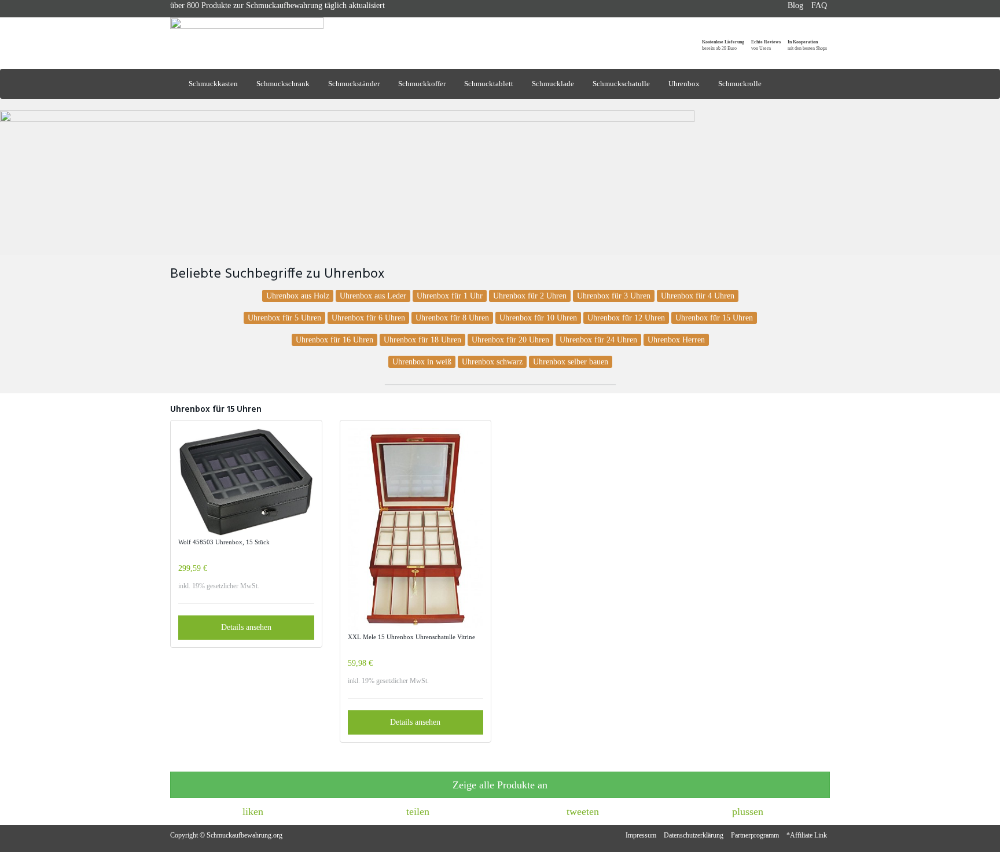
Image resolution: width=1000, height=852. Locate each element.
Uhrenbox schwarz (492, 361)
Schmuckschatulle (621, 83)
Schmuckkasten (213, 83)
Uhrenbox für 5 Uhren (284, 317)
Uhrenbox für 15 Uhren (714, 317)
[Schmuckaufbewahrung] (274, 33)
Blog (795, 5)
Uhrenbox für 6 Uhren (368, 317)
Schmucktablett (488, 83)
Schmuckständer (354, 83)
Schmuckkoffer (422, 83)
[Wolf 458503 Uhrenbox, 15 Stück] (246, 482)
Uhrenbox (684, 83)
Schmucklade (553, 83)
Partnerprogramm (755, 835)
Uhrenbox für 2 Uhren (530, 296)
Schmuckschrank (283, 83)
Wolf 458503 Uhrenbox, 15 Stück (224, 542)
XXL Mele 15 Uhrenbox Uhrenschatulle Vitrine (411, 636)
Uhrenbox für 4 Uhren (697, 296)
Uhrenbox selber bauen (570, 361)
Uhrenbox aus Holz (297, 296)
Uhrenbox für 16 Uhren (334, 339)
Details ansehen (246, 627)
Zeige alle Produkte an (500, 785)
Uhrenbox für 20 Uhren (510, 339)
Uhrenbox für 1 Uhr (450, 296)
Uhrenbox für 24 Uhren (598, 339)
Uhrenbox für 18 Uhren (422, 339)
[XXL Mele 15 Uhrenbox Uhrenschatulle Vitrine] (416, 529)
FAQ (819, 5)
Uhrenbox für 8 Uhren (452, 317)
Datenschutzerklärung (693, 835)
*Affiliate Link (806, 835)
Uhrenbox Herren (676, 339)
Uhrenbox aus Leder (373, 296)
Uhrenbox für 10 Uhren (538, 317)
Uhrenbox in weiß (421, 361)
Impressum (641, 835)
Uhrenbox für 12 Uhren (626, 317)
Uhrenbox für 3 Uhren (613, 296)
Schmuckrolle (740, 83)
